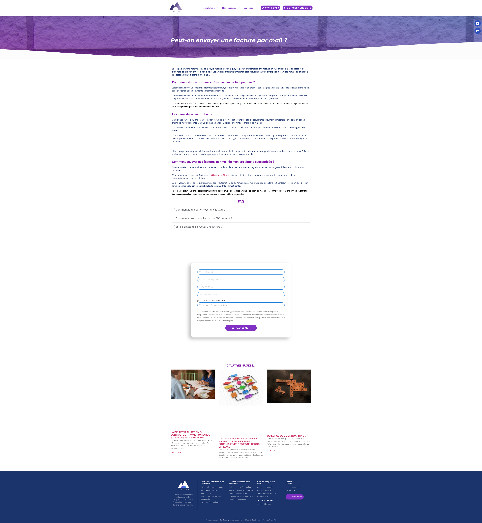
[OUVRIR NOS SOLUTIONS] (217, 8)
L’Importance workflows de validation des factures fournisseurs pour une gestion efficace (240, 442)
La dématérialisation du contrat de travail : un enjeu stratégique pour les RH (190, 435)
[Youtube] (477, 23)
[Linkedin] (477, 31)
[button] (241, 210)
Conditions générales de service (231, 520)
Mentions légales (212, 520)
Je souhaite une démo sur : (212, 301)
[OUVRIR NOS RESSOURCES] (239, 8)
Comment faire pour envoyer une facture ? (200, 209)
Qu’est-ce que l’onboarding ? (286, 436)
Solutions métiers (265, 500)
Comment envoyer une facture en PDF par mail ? (204, 218)
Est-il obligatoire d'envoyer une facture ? (199, 226)
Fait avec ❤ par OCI (269, 520)
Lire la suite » (176, 452)
